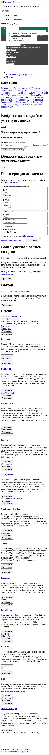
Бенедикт (5, 339)
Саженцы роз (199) (9, 104)
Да (7, 232)
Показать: (5, 326)
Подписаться (9, 229)
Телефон (7, 205)
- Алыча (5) (32, 93)
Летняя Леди (7, 403)
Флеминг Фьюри (9, 709)
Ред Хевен (6, 440)
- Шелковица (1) (21, 102)
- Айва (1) (21, 93)
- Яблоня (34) (36, 102)
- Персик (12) (23, 100)
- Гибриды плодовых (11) (16, 95)
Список (15, 319)
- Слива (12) (36, 100)
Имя (5, 190)
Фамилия (7, 195)
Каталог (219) (7, 88)
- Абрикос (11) (8, 93)
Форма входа (12, 182)
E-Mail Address (7, 142)
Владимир (6, 578)
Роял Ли (5, 647)
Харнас (4, 543)
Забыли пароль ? (40, 145)
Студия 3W (23, 752)
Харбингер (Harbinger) (11, 509)
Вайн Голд (6, 369)
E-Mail (6, 200)
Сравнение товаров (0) (11, 316)
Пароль (4, 145)
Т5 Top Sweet (7, 474)
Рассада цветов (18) (22, 88)
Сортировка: (6, 324)
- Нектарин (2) (25, 97)
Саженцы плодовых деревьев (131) (31, 90)
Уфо (3, 679)
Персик (9, 77)
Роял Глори (6, 610)
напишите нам (7, 274)
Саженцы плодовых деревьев (19, 75)
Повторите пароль (11, 220)
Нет (14, 232)
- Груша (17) (34, 95)
